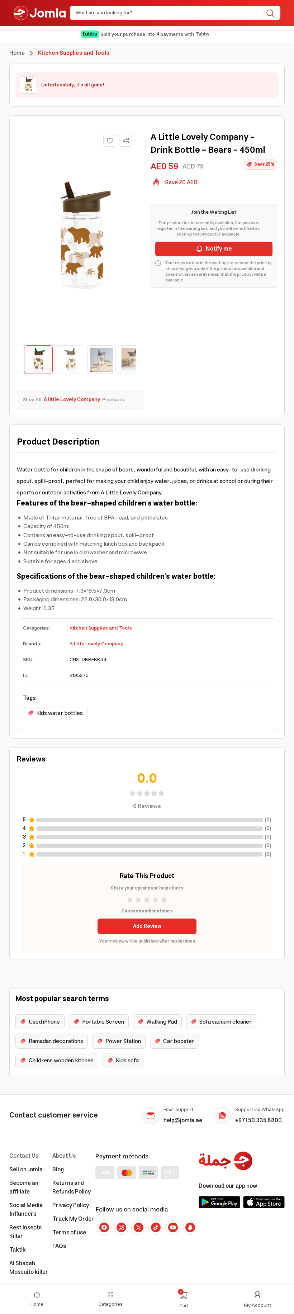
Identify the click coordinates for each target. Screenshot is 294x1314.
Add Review (147, 926)
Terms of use (69, 1232)
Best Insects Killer (25, 1232)
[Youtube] (172, 1227)
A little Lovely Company (96, 644)
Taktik (17, 1250)
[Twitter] (138, 1227)
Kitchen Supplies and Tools (101, 628)
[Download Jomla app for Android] (219, 1202)
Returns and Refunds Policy (71, 1187)
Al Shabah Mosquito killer (28, 1267)
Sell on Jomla (26, 1169)
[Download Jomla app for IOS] (264, 1202)
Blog (58, 1169)
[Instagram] (121, 1227)
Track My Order (73, 1219)
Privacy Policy (70, 1205)
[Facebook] (104, 1227)
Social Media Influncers (26, 1209)
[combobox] (169, 12)
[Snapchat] (190, 1227)
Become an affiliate (23, 1187)
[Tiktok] (155, 1227)
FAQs (59, 1246)
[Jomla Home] (40, 13)
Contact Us (23, 1156)
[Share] (125, 140)
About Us (64, 1156)
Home (17, 53)
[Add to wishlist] (109, 140)
